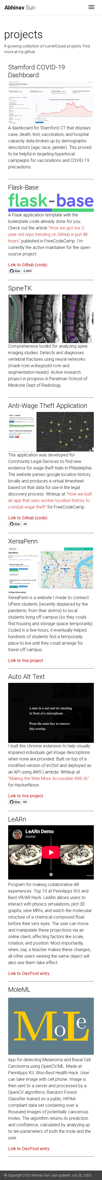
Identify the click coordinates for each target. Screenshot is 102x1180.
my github (26, 52)
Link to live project (25, 660)
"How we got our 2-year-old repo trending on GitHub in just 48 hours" (48, 234)
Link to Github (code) (27, 264)
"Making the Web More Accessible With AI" (48, 778)
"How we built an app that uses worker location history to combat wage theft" (50, 500)
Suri (19, 7)
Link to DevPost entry (29, 973)
